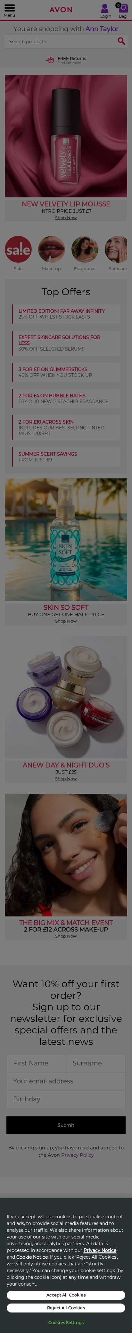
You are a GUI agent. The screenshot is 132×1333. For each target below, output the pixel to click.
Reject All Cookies (66, 1307)
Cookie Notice (32, 1257)
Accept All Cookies (65, 1294)
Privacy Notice (100, 1250)
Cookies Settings (66, 1322)
